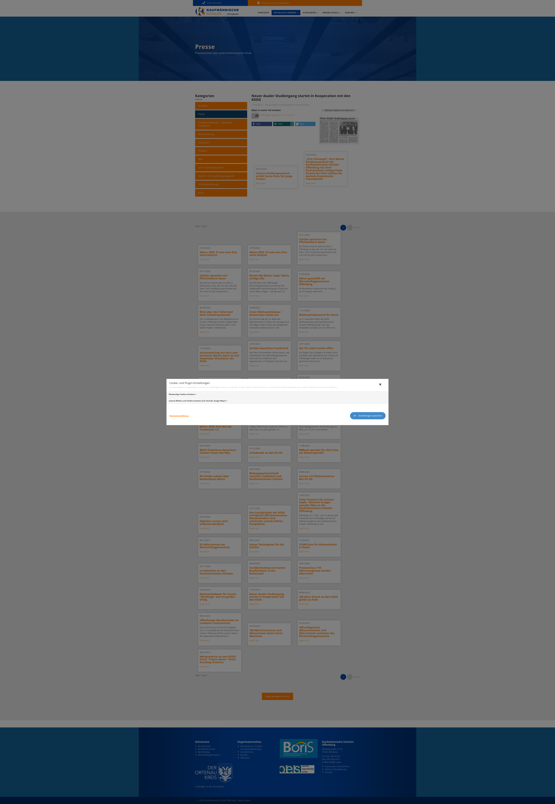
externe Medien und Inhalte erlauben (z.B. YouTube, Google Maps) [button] (197, 401)
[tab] (277, 394)
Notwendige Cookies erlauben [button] (182, 394)
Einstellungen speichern (370, 415)
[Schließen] (381, 384)
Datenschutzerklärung (179, 416)
